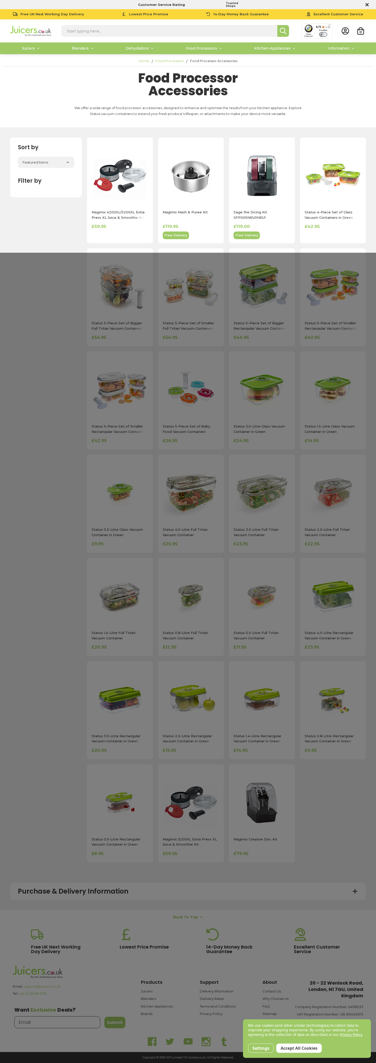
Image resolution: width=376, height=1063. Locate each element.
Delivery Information (217, 991)
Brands (146, 1014)
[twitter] (170, 1041)
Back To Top (185, 917)
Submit (115, 1022)
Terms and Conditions (218, 1006)
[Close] (366, 4)
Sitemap (269, 1014)
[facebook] (152, 1041)
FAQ (266, 1006)
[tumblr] (223, 1041)
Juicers (146, 991)
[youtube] (188, 1041)
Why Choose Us (275, 999)
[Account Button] (345, 31)
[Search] (283, 31)
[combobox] (169, 31)
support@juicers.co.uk (42, 986)
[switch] (323, 34)
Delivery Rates (212, 999)
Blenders (148, 999)
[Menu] (329, 26)
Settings (260, 1048)
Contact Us (271, 991)
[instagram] (206, 1041)
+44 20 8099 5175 (32, 993)
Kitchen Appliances (157, 1006)
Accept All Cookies (299, 1048)
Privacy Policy (211, 1014)
